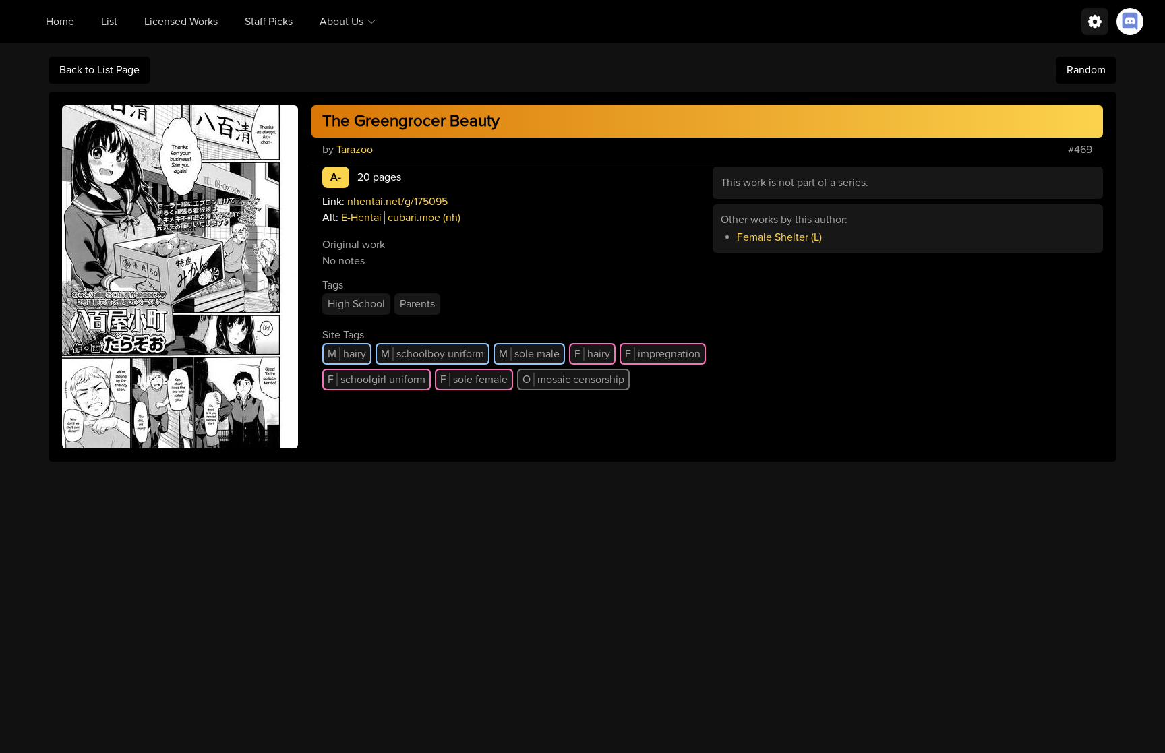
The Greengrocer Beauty (411, 121)
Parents (417, 304)
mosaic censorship (573, 379)
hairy (347, 354)
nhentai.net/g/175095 (397, 201)
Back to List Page (99, 70)
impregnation (662, 354)
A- (335, 177)
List (109, 21)
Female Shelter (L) (779, 237)
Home (60, 21)
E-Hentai (361, 217)
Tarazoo (354, 149)
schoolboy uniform (432, 354)
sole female (474, 379)
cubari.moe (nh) (424, 217)
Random (1086, 70)
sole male (529, 354)
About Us (341, 21)
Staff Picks (269, 21)
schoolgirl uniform (376, 379)
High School (356, 304)
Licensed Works (181, 21)
